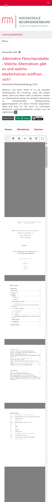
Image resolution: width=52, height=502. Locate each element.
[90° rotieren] (36, 138)
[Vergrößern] (13, 138)
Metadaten (23, 129)
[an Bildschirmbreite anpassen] (25, 138)
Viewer (8, 129)
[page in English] (6, 5)
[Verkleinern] (19, 138)
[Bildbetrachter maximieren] (42, 138)
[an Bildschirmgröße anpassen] (30, 138)
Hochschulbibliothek (12, 34)
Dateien (38, 129)
